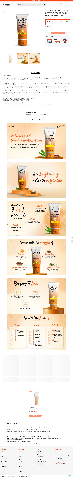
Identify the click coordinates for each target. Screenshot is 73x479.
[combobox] (30, 4)
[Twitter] (64, 463)
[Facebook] (56, 463)
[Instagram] (59, 463)
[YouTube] (62, 463)
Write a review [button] (43, 114)
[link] (36, 141)
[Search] (31, 4)
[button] (3, 58)
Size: (49, 26)
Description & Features (35, 72)
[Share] (70, 33)
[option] (22, 29)
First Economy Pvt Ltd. (25, 476)
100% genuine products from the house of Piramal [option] (36, 0)
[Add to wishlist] (67, 33)
